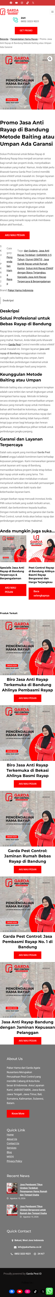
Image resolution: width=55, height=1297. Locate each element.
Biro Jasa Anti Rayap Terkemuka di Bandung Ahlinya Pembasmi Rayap (27, 684)
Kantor (21, 268)
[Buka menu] (52, 11)
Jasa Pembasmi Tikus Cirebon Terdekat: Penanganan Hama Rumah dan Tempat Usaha (33, 1189)
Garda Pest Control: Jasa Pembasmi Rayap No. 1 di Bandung (27, 941)
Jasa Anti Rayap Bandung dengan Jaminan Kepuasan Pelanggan (27, 1027)
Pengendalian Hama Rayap (24, 39)
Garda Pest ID (34, 1273)
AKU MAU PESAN (15, 235)
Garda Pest (14, 344)
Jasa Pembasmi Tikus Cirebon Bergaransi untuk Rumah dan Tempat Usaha (33, 1210)
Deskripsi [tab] (8, 300)
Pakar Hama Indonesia (20, 290)
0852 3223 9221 (30, 21)
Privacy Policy (14, 1161)
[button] (49, 58)
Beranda (4, 39)
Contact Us (13, 1143)
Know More (18, 1113)
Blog (9, 1152)
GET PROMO (26, 30)
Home (10, 1134)
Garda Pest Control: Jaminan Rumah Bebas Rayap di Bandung (27, 856)
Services (11, 1147)
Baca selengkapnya (41, 593)
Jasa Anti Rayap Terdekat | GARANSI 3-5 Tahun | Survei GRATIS (34, 255)
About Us (12, 1139)
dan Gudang (31, 250)
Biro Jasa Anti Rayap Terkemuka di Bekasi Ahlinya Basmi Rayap (27, 770)
